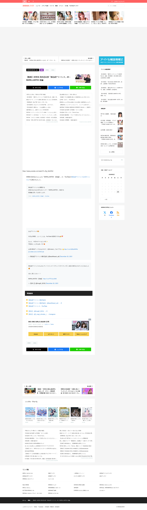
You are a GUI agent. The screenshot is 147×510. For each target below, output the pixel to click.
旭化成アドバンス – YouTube (37, 306)
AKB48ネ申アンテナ (28, 476)
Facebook (111, 216)
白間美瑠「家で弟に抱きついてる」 (34, 456)
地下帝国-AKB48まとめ (28, 490)
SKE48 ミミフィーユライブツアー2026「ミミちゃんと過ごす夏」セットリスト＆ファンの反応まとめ (42, 112)
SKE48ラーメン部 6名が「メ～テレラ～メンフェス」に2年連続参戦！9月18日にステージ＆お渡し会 (42, 115)
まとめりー (102, 490)
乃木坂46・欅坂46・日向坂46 (52, 507)
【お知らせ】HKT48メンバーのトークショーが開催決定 (74, 438)
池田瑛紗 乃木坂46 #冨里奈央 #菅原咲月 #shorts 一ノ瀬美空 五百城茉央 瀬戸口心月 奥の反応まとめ (76, 107)
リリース (52, 5)
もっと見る (112, 152)
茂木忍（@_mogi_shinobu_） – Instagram (41, 314)
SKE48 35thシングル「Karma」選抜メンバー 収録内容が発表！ (76, 446)
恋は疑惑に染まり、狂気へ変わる (68, 94)
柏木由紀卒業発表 (29, 451)
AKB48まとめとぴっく (28, 479)
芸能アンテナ (51, 473)
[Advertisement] (73, 42)
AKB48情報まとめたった (54, 487)
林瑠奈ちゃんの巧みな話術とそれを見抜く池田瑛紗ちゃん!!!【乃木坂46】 (76, 102)
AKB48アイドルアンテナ (106, 473)
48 (24, 1)
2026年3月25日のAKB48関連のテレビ (34, 443)
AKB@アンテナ (52, 476)
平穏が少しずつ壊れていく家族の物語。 (35, 430)
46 (29, 1)
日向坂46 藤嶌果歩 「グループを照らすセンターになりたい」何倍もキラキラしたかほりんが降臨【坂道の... (42, 438)
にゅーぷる (51, 479)
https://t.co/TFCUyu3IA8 (49, 279)
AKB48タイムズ (52, 485)
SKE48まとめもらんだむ (106, 485)
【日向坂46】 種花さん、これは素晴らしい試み (38, 107)
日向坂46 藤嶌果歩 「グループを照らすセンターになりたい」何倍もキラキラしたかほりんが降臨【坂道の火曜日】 (76, 115)
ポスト (38, 87)
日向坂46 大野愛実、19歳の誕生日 (68, 120)
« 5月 (106, 199)
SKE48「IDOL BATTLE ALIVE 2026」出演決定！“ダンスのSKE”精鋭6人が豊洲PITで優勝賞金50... (42, 120)
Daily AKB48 (26, 485)
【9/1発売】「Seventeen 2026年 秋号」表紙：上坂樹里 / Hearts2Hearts (111, 82)
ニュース (38, 5)
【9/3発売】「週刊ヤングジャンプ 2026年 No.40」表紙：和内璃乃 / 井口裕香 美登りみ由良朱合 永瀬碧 (42, 97)
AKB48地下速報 (52, 490)
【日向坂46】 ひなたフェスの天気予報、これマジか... (40, 104)
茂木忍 (52, 70)
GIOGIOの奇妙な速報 (79, 485)
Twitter (52, 324)
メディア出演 (45, 5)
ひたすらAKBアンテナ (79, 476)
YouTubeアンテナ (73, 5)
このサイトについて (119, 1)
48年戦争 (76, 487)
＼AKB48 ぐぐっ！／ (79, 473)
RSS (118, 215)
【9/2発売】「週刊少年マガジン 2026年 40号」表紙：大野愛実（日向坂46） (111, 88)
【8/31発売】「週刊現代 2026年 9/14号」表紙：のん (111, 94)
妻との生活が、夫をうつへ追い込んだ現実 (70, 430)
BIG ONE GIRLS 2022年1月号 (38, 322)
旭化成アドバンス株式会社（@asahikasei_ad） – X (45, 303)
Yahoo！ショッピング (82, 334)
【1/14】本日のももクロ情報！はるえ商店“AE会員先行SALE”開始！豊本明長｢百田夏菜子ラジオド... (76, 456)
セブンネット (51, 334)
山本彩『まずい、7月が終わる (67, 99)
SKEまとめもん (26, 487)
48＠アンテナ (103, 476)
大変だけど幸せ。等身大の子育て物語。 (36, 94)
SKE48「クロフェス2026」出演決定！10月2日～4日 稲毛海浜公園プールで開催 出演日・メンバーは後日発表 (42, 117)
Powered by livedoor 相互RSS (52, 121)
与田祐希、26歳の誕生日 (66, 117)
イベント (61, 5)
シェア (60, 87)
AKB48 (47, 70)
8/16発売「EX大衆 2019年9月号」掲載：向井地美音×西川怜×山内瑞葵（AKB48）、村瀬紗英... (42, 458)
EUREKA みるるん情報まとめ (81, 490)
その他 (66, 5)
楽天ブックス (66, 334)
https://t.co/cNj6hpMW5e (71, 249)
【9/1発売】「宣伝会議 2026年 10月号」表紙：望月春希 (111, 100)
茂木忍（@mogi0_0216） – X (37, 311)
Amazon (36, 334)
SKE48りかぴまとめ (53, 493)
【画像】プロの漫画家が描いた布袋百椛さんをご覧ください (75, 97)
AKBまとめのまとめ (28, 473)
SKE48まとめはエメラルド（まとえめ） (33, 493)
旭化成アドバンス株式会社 (37, 300)
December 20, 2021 (66, 256)
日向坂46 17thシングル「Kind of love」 (70, 112)
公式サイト (47, 324)
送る (82, 87)
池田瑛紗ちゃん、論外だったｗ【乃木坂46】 (37, 110)
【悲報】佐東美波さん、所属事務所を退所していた (73, 443)
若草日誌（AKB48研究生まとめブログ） (110, 487)
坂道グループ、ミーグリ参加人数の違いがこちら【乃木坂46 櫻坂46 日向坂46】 (42, 99)
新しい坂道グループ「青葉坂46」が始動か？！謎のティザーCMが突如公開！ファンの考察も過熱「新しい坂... (76, 441)
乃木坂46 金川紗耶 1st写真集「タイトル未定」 (72, 110)
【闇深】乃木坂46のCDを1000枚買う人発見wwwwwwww (74, 448)
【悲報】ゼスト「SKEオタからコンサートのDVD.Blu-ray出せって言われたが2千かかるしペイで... (42, 448)
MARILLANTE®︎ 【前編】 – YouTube (40, 196)
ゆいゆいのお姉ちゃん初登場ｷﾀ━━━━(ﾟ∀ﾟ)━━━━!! (39, 446)
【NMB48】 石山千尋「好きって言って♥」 (37, 102)
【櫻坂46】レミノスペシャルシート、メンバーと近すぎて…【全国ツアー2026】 (76, 104)
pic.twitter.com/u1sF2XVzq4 (36, 252)
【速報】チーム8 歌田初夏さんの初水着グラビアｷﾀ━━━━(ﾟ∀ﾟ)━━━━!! (42, 453)
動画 (56, 5)
